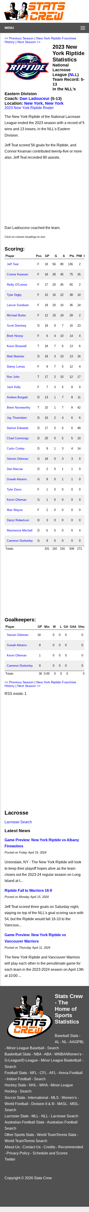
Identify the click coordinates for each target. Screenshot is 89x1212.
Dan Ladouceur (35, 98)
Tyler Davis (14, 489)
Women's (69, 1098)
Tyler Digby (14, 295)
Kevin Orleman (16, 499)
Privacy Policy (18, 1153)
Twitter (10, 1159)
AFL (52, 1073)
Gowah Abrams (17, 479)
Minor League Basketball (61, 1060)
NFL (33, 1073)
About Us (12, 1147)
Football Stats (16, 1073)
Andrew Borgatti (17, 397)
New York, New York (43, 103)
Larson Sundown (18, 305)
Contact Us (32, 1147)
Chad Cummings (18, 438)
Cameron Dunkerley (20, 540)
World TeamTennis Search (26, 1141)
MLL (34, 1116)
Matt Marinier (15, 356)
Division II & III (42, 1104)
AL (57, 1042)
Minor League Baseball (25, 1048)
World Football (16, 1104)
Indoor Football (19, 1079)
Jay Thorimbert (17, 417)
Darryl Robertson (18, 520)
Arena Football (71, 1073)
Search (53, 1048)
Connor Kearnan (17, 274)
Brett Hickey (15, 336)
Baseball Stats (66, 1036)
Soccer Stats (15, 1098)
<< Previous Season (19, 38)
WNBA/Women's (67, 1054)
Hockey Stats (15, 1085)
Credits (49, 1147)
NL (64, 1042)
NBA (37, 1054)
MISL (74, 1104)
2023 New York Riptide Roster (29, 108)
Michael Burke (16, 315)
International (38, 1098)
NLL (73, 74)
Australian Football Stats (24, 1122)
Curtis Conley (16, 448)
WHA (43, 1085)
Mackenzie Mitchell (19, 530)
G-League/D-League (21, 1060)
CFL (43, 1073)
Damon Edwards (18, 428)
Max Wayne (15, 510)
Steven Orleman (17, 458)
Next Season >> (28, 42)
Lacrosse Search (18, 822)
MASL (62, 1104)
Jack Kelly (14, 387)
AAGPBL (76, 1042)
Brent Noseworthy (18, 407)
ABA (47, 1054)
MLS (55, 1098)
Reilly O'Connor (17, 284)
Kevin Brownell (16, 346)
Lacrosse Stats (17, 1116)
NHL (32, 1085)
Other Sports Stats (19, 1135)
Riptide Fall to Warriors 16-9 (28, 890)
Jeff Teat (12, 264)
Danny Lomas (16, 366)
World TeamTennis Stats (56, 1135)
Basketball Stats (18, 1054)
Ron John (13, 377)
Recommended (70, 1147)
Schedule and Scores (50, 1153)
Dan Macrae (15, 469)
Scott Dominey (16, 325)
